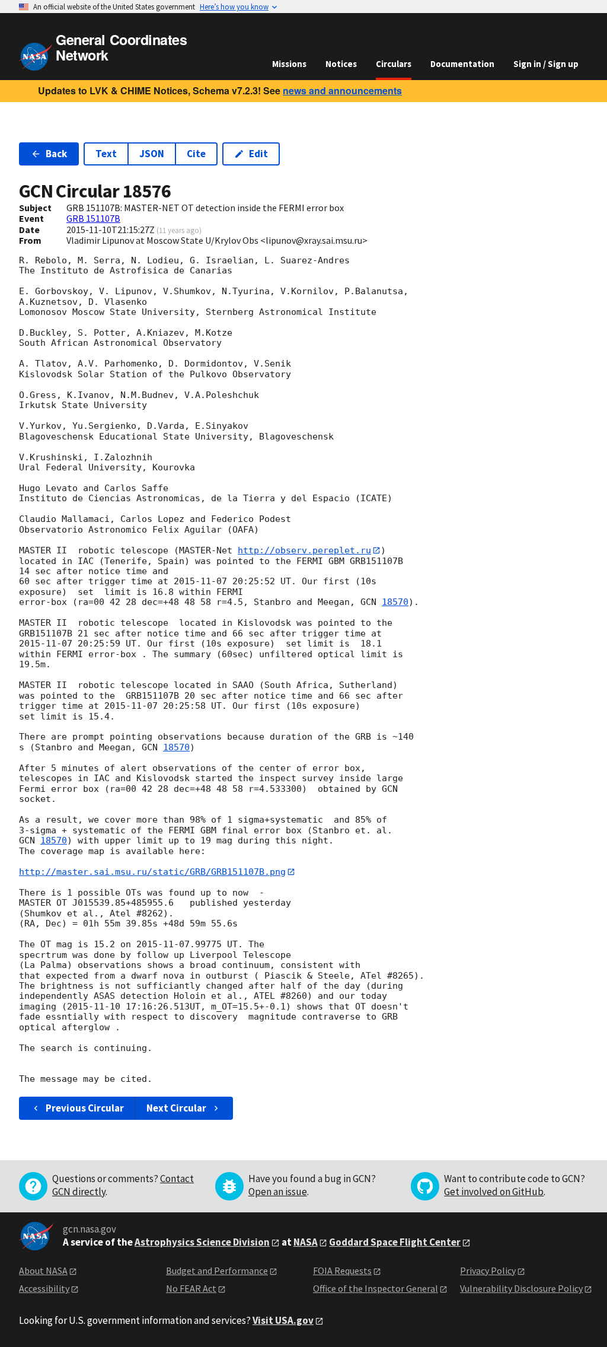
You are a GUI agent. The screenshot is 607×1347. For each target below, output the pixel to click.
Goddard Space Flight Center (395, 1242)
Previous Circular (85, 1107)
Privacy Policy (488, 1270)
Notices (341, 63)
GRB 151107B (93, 218)
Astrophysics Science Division (202, 1242)
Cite (196, 153)
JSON (151, 153)
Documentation (462, 63)
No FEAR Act (191, 1288)
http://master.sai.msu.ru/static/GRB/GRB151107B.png (152, 872)
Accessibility (44, 1288)
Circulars (393, 63)
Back (56, 153)
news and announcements (342, 90)
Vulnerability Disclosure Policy (521, 1288)
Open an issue (277, 1191)
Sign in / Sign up (546, 63)
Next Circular (176, 1107)
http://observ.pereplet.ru (304, 550)
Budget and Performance (217, 1270)
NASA (305, 1242)
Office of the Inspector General (375, 1288)
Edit (258, 153)
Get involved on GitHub (494, 1191)
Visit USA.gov (283, 1320)
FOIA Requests (342, 1270)
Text (106, 153)
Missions (289, 63)
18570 (395, 602)
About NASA (43, 1270)
